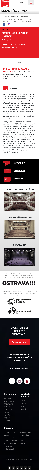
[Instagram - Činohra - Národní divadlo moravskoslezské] (9, 24)
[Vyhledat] (21, 468)
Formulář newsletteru (19, 368)
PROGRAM (6, 16)
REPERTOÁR (15, 16)
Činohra (23, 403)
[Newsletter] (25, 468)
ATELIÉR (7, 415)
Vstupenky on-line (19, 342)
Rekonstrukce (24, 435)
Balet (22, 406)
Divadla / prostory (10, 440)
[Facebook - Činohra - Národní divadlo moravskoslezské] (4, 24)
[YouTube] (13, 468)
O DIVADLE (8, 409)
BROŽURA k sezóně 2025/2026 (23, 22)
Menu (21, 2)
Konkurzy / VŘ (9, 438)
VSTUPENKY (19, 163)
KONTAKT (7, 421)
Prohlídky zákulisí (25, 432)
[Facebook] (9, 468)
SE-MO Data (23, 464)
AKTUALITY (20, 19)
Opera (23, 401)
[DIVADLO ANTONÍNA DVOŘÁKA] (19, 201)
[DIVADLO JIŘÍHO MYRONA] (19, 229)
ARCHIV (7, 418)
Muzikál (23, 409)
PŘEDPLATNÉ (19, 171)
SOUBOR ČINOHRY (9, 19)
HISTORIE (29, 19)
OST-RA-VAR (7, 22)
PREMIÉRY (24, 16)
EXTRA (6, 412)
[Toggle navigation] (31, 2)
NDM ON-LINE (9, 407)
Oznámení (23, 443)
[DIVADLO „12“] (19, 257)
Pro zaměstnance (10, 443)
